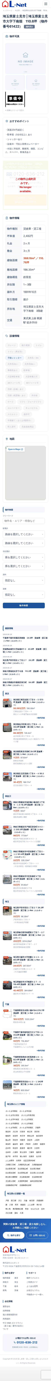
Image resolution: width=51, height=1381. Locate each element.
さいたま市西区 (11, 1111)
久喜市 (37, 1148)
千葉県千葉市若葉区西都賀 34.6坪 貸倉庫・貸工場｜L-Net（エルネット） (25, 639)
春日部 (31, 1200)
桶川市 (29, 1148)
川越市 (37, 1127)
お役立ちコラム (33, 1290)
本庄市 (22, 1136)
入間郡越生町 (37, 1165)
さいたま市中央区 (12, 1119)
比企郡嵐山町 (23, 1169)
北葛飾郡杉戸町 (11, 1185)
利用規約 (6, 1319)
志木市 (8, 1148)
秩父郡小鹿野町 (11, 1177)
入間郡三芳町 (11, 1165)
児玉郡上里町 (11, 1181)
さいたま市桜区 (27, 1119)
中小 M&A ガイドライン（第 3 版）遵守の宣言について (13, 1326)
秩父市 (29, 1132)
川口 (20, 1200)
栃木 (16, 1286)
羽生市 (15, 1140)
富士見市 (23, 1152)
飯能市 (8, 1136)
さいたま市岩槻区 (26, 1127)
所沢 (16, 1205)
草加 (26, 1209)
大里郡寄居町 (23, 1181)
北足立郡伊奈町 (29, 1160)
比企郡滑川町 (11, 1169)
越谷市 (15, 1144)
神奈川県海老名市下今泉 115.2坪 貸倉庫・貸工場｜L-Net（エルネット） (25, 672)
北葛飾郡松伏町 (25, 1185)
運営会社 (6, 1306)
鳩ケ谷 (39, 1205)
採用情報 (6, 1310)
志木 (43, 1209)
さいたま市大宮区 (12, 1115)
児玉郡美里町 (25, 1177)
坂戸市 (8, 1156)
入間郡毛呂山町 (24, 1165)
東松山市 (30, 1136)
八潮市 (15, 1152)
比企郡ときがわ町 (37, 1173)
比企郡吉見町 (11, 1173)
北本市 (8, 1152)
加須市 (15, 1136)
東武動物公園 (18, 1209)
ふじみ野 (31, 1205)
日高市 (31, 1156)
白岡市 (18, 1160)
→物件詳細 (40, 718)
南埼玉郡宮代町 (36, 1181)
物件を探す (16, 1235)
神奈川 (5, 1282)
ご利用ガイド (32, 1282)
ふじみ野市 (10, 1160)
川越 (25, 1200)
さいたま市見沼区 (28, 1115)
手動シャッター (15, 358)
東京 (16, 1278)
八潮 (11, 1205)
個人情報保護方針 (10, 1314)
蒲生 (16, 1213)
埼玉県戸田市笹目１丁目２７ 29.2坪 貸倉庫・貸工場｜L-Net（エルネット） (25, 661)
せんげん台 (35, 1209)
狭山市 (8, 1140)
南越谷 (23, 1205)
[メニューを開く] (45, 4)
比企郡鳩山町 (23, 1173)
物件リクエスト (33, 1278)
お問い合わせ (39, 1235)
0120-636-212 (27, 1342)
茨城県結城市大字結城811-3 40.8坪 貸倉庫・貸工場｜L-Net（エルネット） (25, 650)
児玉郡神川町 (37, 1177)
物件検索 (6, 1278)
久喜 (21, 1213)
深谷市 (29, 1140)
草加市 (8, 1144)
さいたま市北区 (25, 1111)
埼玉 (16, 1282)
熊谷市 (8, 1132)
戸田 (7, 1200)
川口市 (15, 1132)
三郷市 (31, 1152)
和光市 (15, 1148)
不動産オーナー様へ (35, 1294)
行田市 (22, 1132)
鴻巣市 (22, 1140)
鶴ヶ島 (8, 1209)
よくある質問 (32, 1286)
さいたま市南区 (27, 1123)
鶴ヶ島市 (23, 1156)
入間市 (35, 1144)
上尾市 (37, 1140)
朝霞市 (42, 1144)
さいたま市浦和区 (12, 1123)
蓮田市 (38, 1152)
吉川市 (38, 1156)
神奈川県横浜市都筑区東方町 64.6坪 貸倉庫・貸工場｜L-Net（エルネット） (25, 683)
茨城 (16, 1290)
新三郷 (13, 1200)
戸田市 (28, 1144)
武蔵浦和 (40, 1200)
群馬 (5, 1290)
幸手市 (15, 1156)
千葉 (5, 1286)
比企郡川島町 (35, 1169)
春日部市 (39, 1136)
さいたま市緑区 (11, 1127)
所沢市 (37, 1132)
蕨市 (21, 1144)
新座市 (22, 1148)
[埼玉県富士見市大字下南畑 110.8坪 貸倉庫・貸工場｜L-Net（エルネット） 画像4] (15, 99)
